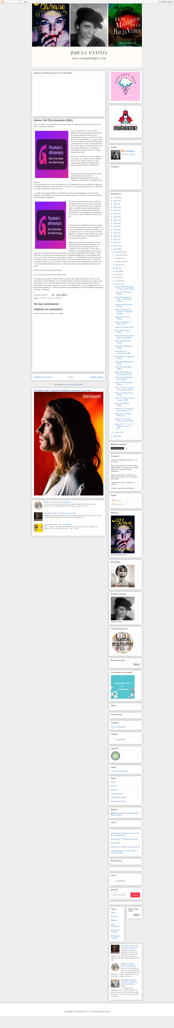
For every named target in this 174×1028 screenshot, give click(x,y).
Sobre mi (114, 786)
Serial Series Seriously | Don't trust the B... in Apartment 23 (125, 834)
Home (113, 782)
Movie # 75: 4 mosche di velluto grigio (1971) (124, 409)
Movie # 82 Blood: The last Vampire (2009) (123, 373)
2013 (116, 239)
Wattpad (114, 790)
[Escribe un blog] (59, 295)
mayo (118, 274)
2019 (116, 220)
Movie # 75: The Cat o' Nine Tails (123, 415)
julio (117, 268)
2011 (116, 246)
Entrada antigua (96, 377)
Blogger (106, 1011)
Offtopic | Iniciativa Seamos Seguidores (57, 502)
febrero (118, 284)
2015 (116, 233)
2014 (116, 236)
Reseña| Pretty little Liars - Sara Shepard (58, 524)
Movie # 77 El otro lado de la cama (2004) (125, 399)
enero (118, 432)
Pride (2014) (115, 843)
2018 (116, 223)
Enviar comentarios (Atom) (74, 385)
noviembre (120, 255)
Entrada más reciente (43, 377)
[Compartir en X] (61, 295)
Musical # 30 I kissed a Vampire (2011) (125, 847)
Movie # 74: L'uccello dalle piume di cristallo (124, 420)
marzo (118, 281)
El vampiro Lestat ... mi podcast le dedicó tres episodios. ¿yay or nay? (63, 390)
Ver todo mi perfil (128, 154)
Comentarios (119, 504)
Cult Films (42, 298)
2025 (116, 201)
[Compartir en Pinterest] (66, 295)
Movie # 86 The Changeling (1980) (123, 352)
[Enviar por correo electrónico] (57, 295)
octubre (119, 258)
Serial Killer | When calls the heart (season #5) (59, 513)
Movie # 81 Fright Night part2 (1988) (124, 378)
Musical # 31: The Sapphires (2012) (124, 839)
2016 (116, 230)
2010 (116, 249)
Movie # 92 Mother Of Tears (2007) (123, 323)
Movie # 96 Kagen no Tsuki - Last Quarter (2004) (123, 299)
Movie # (58, 298)
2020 (116, 217)
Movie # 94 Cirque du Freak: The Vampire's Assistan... (124, 312)
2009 (116, 436)
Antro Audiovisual (117, 794)
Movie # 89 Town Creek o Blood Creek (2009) (124, 337)
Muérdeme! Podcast (118, 801)
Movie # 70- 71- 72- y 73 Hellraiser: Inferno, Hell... (124, 426)
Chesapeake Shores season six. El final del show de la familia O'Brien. (129, 983)
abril (117, 278)
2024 (116, 204)
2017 (116, 226)
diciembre (119, 252)
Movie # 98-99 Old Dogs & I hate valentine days (124, 288)
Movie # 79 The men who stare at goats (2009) (124, 389)
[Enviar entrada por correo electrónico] (52, 295)
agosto (118, 265)
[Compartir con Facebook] (63, 295)
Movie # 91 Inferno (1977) (125, 327)
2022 (116, 210)
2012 (116, 242)
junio (118, 271)
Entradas (117, 500)
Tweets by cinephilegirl (119, 771)
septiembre (120, 261)
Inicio (71, 377)
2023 (116, 207)
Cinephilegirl (129, 151)
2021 (116, 214)
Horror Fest (51, 298)
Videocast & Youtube (118, 797)
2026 (116, 197)
